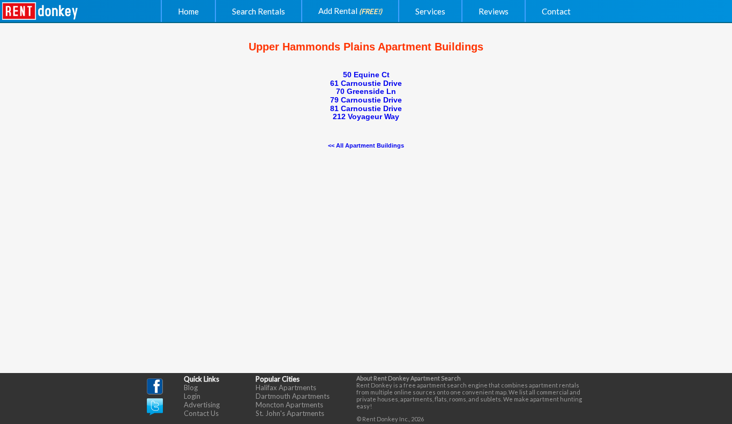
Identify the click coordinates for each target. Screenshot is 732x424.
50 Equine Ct (366, 74)
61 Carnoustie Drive (366, 83)
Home (188, 11)
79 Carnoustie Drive (366, 100)
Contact (556, 11)
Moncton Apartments (289, 404)
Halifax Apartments (286, 387)
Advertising (202, 404)
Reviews (494, 11)
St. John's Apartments (290, 413)
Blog (191, 387)
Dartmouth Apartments (293, 396)
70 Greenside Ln (366, 91)
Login (192, 396)
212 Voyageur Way (366, 116)
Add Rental (350, 11)
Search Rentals (258, 11)
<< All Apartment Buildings (366, 145)
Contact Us (201, 413)
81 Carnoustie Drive (366, 108)
